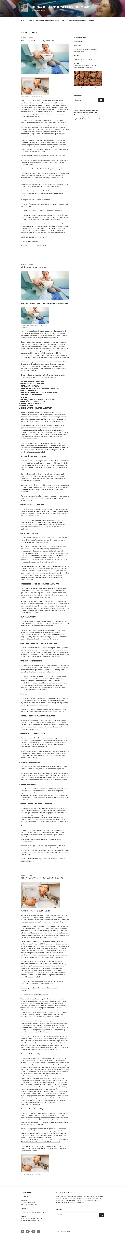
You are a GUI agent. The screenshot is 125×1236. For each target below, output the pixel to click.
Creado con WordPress (63, 1231)
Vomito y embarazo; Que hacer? (38, 40)
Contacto (92, 20)
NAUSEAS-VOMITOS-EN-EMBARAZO (42, 878)
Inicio (22, 20)
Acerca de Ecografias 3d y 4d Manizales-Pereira (43, 20)
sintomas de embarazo (33, 267)
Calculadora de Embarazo (77, 20)
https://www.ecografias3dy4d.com (54, 303)
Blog (63, 20)
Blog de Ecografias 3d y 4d (61, 7)
